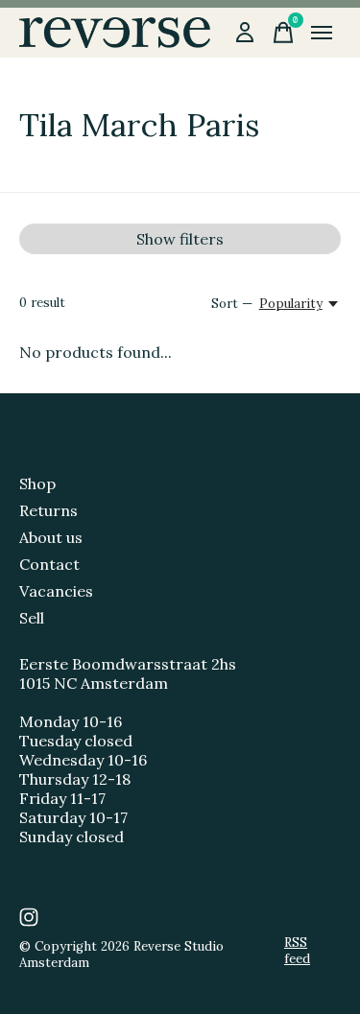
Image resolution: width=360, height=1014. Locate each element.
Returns (48, 510)
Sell (31, 617)
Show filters (180, 238)
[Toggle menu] (321, 32)
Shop (37, 483)
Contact (49, 564)
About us (51, 537)
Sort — (231, 303)
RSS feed (297, 950)
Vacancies (56, 591)
